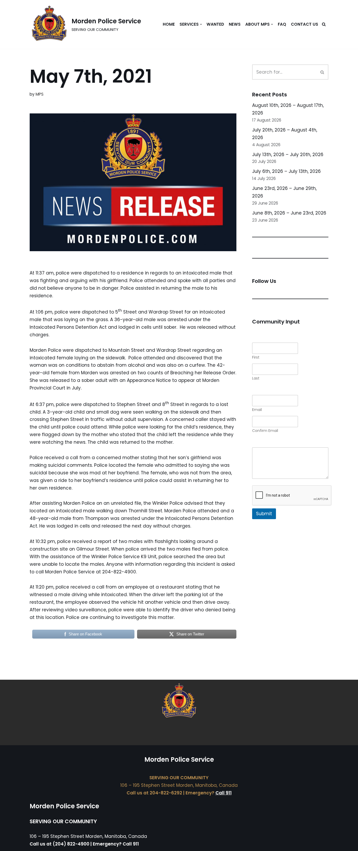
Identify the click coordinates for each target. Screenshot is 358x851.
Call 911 (223, 793)
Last (255, 378)
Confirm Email (265, 431)
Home (169, 24)
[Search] (324, 24)
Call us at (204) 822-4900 (59, 844)
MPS (40, 94)
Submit (264, 513)
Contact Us (304, 24)
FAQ (282, 24)
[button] (201, 24)
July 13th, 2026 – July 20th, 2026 (287, 154)
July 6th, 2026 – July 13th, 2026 (286, 171)
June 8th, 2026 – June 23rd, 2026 (289, 213)
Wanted (215, 24)
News (235, 24)
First (255, 357)
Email (257, 410)
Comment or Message (276, 443)
